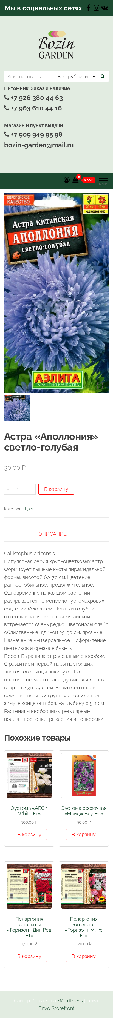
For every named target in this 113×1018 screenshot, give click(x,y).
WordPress (70, 1000)
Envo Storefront (57, 1008)
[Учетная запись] (67, 179)
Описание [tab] (52, 534)
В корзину (56, 489)
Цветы (30, 509)
